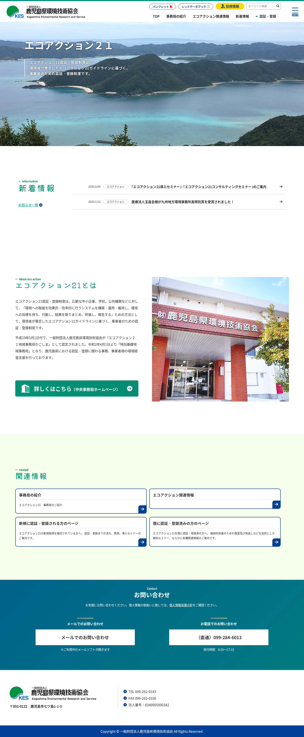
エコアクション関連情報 (211, 16)
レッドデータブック (194, 6)
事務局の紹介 (176, 16)
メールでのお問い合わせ (85, 637)
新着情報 (242, 16)
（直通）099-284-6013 (219, 637)
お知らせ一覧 (28, 204)
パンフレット (161, 6)
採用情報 (232, 6)
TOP (156, 16)
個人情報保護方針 (181, 605)
